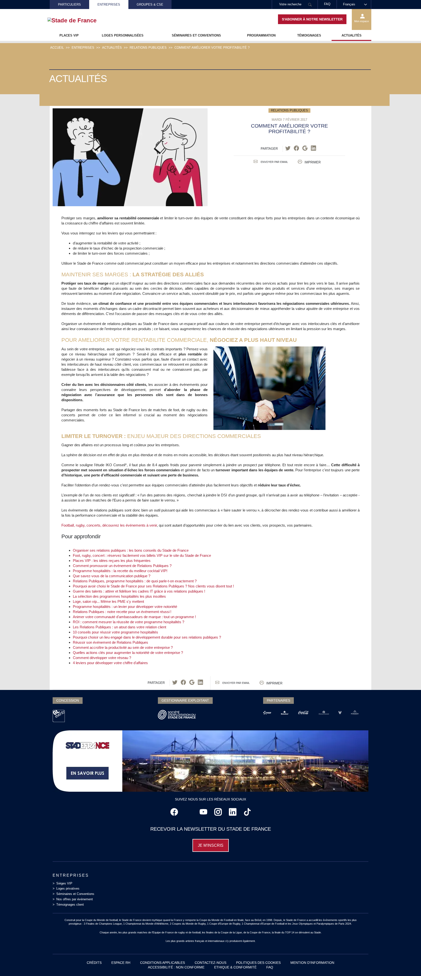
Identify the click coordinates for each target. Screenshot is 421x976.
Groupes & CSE (150, 4)
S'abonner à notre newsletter (312, 19)
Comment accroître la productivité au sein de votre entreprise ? (123, 647)
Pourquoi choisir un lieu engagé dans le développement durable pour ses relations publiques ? (147, 637)
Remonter (407, 962)
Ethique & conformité (235, 967)
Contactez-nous (210, 963)
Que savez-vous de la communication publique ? (111, 576)
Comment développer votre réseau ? (102, 658)
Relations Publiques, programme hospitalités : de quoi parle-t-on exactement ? (135, 581)
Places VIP (69, 35)
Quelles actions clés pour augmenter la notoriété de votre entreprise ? (128, 653)
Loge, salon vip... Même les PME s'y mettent (108, 601)
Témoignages (309, 35)
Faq (269, 967)
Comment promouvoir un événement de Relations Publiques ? (122, 566)
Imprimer (313, 162)
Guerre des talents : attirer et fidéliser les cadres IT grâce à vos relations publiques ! (139, 591)
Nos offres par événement (74, 899)
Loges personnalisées (123, 35)
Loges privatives (67, 888)
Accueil (57, 47)
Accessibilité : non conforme (176, 967)
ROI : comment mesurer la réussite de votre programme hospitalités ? (128, 622)
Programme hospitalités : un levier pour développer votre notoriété (125, 606)
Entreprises (108, 4)
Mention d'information (312, 963)
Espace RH (120, 963)
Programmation (261, 35)
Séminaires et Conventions (196, 35)
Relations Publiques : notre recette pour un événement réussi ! (122, 612)
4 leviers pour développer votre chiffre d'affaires (110, 663)
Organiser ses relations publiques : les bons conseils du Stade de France (131, 550)
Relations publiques (148, 47)
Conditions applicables (162, 963)
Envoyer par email (274, 161)
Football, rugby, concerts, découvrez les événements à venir (109, 525)
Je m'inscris (210, 845)
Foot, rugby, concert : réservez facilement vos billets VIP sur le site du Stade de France (142, 555)
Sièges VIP (64, 883)
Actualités (352, 35)
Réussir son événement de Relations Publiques (110, 642)
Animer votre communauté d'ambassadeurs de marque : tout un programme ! (134, 617)
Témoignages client (70, 904)
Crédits (94, 963)
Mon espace (361, 21)
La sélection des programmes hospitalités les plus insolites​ (119, 596)
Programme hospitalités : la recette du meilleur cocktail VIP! (120, 571)
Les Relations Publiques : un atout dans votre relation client (119, 627)
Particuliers (69, 4)
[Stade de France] (79, 20)
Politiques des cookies (258, 963)
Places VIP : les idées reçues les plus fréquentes (112, 560)
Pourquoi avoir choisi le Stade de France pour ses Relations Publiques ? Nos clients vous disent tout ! (153, 586)
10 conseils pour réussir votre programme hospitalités (115, 632)
